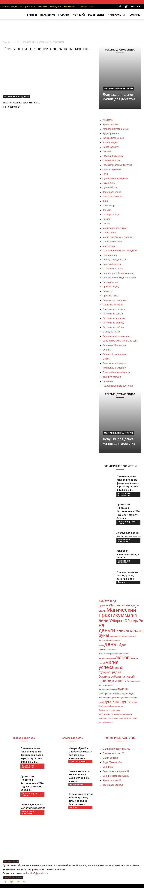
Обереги (117, 621)
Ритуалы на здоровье (114, 318)
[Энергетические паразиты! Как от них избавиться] (24, 76)
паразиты (112, 689)
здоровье (111, 653)
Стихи (106, 358)
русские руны (117, 701)
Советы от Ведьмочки (114, 345)
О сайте (42, 6)
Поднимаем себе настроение (118, 273)
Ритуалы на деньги (113, 313)
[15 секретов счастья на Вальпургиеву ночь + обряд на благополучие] (58, 799)
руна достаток (127, 698)
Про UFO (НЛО (110, 295)
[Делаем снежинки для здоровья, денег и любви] (106, 576)
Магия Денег (96, 14)
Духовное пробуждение (16, 96)
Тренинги (30, 14)
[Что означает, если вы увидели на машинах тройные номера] (58, 777)
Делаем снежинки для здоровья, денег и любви (127, 575)
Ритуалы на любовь (113, 327)
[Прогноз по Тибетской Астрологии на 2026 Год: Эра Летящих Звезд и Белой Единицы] (106, 510)
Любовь (74, 807)
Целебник (108, 381)
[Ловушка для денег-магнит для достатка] (120, 79)
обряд (106, 672)
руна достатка (113, 698)
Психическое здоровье (115, 300)
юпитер (109, 722)
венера (112, 636)
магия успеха (108, 665)
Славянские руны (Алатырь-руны (120, 340)
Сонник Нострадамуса (115, 354)
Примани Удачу (111, 286)
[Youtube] (138, 6)
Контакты (70, 6)
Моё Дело (55, 6)
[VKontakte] (132, 6)
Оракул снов (86, 6)
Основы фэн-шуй (112, 264)
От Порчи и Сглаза (113, 268)
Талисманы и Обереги (114, 367)
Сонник (135, 14)
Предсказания (110, 282)
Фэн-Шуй (79, 14)
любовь (123, 657)
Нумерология (117, 14)
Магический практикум (118, 88)
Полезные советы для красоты (119, 277)
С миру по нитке (111, 331)
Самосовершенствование (116, 336)
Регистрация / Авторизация (19, 6)
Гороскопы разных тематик (127, 522)
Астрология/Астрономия (124, 494)
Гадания (64, 14)
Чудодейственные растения (118, 385)
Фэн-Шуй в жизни (112, 376)
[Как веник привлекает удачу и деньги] (106, 556)
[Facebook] (120, 6)
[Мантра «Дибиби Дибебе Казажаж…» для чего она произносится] (58, 754)
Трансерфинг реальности (116, 372)
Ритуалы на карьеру (113, 322)
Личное (121, 582)
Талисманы (123, 631)
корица (111, 658)
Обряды (131, 621)
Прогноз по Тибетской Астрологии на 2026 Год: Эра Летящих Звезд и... (128, 511)
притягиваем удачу (117, 693)
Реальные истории (113, 304)
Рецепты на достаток (114, 309)
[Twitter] (126, 6)
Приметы (107, 291)
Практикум (47, 14)
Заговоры (117, 605)
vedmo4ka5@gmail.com (35, 873)
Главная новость (78, 761)
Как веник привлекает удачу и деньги (127, 554)
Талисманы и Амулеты (115, 363)
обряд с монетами (115, 680)
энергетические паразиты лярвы (119, 718)
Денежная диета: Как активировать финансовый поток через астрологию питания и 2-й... (127, 483)
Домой (6, 42)
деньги (112, 644)
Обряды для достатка (114, 259)
